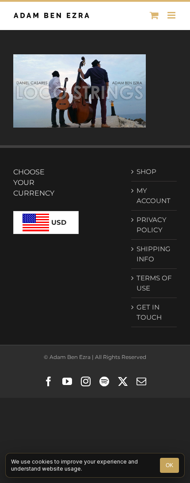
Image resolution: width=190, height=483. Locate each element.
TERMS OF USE (154, 283)
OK (169, 465)
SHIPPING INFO (154, 254)
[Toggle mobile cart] (154, 15)
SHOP (146, 171)
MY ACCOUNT (154, 195)
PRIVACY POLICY (152, 224)
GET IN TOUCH (149, 312)
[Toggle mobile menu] (172, 15)
